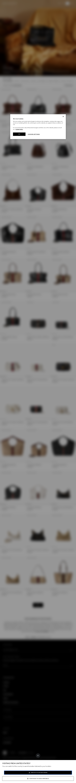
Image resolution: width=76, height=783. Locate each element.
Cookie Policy (19, 129)
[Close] (38, 755)
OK (19, 134)
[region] (38, 126)
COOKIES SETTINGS (34, 134)
